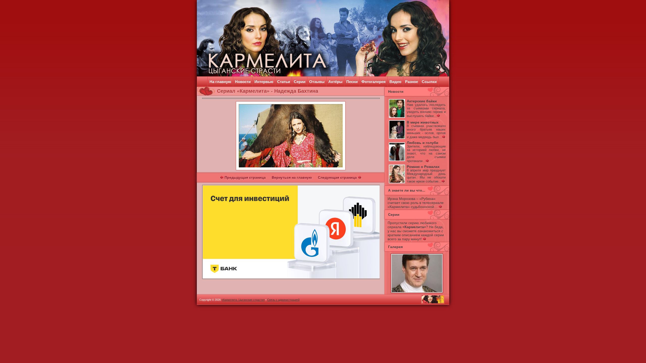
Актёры (335, 81)
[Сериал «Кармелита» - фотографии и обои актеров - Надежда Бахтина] (290, 169)
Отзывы (317, 81)
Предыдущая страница (245, 177)
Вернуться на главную (292, 177)
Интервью (263, 81)
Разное (411, 81)
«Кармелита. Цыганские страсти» (243, 299)
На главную (220, 81)
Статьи (283, 81)
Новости (243, 81)
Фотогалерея (373, 81)
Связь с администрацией (283, 299)
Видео (395, 81)
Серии (299, 81)
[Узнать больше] (438, 116)
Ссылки (429, 81)
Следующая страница (338, 177)
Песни (352, 81)
